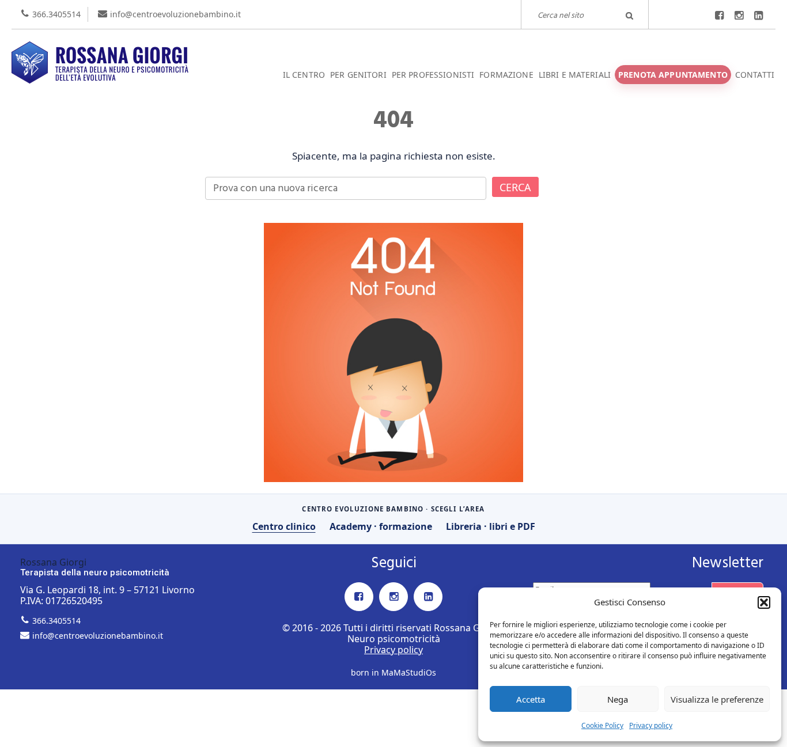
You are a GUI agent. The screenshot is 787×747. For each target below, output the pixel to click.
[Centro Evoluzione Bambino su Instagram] (738, 15)
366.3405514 (56, 14)
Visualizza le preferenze (717, 699)
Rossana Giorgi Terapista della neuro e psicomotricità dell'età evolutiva (393, 42)
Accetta (530, 699)
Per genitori (358, 74)
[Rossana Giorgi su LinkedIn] (758, 15)
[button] (764, 602)
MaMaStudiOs (408, 672)
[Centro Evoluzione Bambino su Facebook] (719, 15)
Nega (617, 699)
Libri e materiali (575, 74)
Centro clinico (284, 526)
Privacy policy (650, 725)
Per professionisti (433, 74)
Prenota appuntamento (673, 74)
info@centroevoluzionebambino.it (175, 14)
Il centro (304, 74)
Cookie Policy (602, 725)
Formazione (506, 74)
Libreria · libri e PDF (490, 526)
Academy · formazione (381, 526)
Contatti (754, 74)
